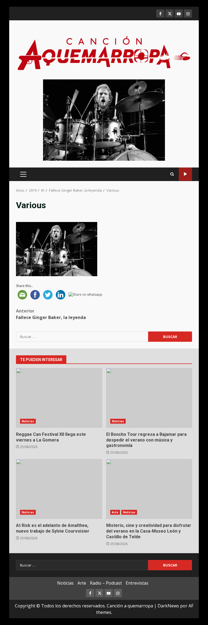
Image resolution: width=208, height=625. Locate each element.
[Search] (172, 174)
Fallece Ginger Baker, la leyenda (51, 314)
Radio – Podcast (106, 583)
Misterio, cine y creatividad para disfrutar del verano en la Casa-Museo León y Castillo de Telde (149, 489)
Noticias (28, 421)
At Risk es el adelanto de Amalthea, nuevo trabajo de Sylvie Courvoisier (59, 489)
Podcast (185, 174)
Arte (115, 512)
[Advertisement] (104, 120)
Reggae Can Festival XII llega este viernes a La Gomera (59, 398)
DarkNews (168, 606)
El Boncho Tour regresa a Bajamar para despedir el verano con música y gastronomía (149, 398)
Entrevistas (137, 583)
